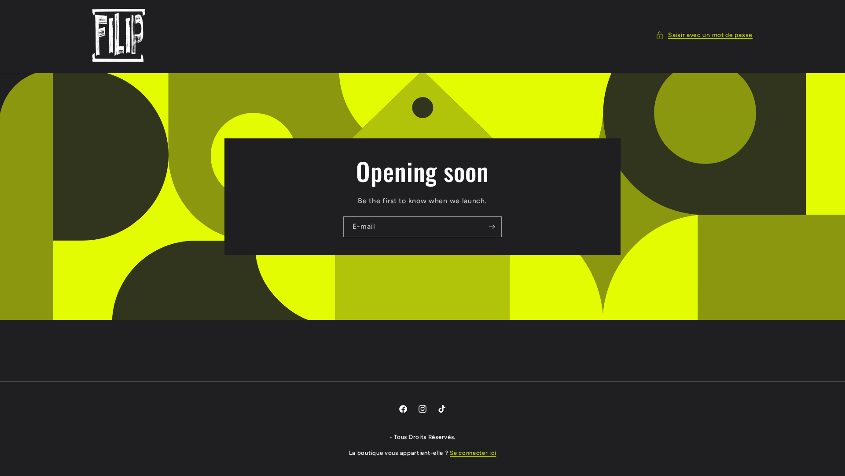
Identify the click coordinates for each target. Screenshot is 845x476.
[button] (704, 35)
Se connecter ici (473, 453)
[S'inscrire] (491, 226)
